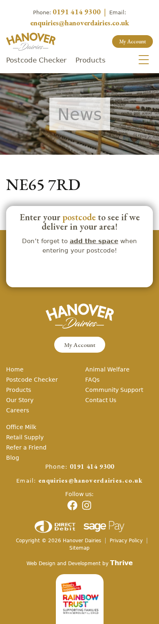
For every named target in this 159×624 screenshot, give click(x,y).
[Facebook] (72, 505)
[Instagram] (87, 505)
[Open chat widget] (142, 603)
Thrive (121, 562)
